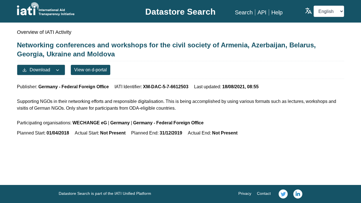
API (262, 12)
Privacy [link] (244, 193)
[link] (283, 193)
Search (244, 12)
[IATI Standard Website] (71, 9)
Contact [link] (264, 193)
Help (277, 12)
